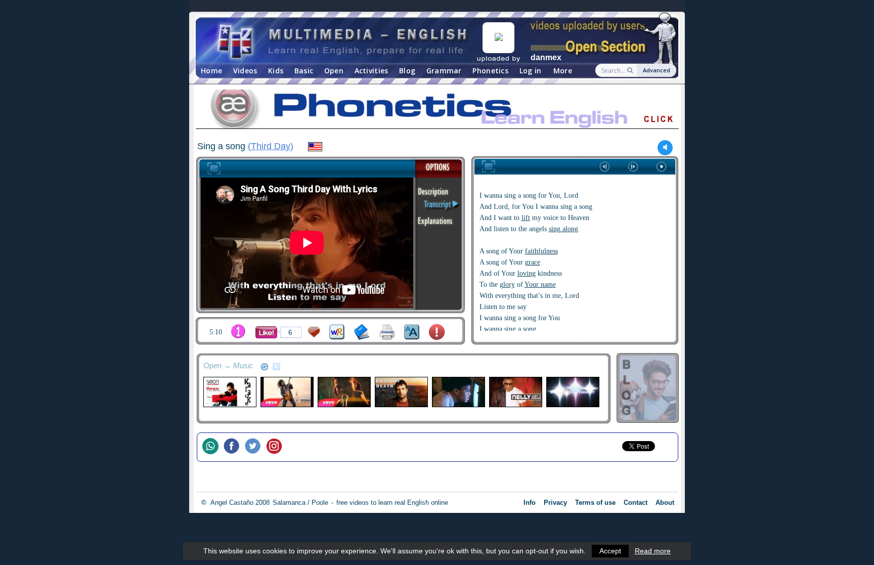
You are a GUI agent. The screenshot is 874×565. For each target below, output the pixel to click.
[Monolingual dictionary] (362, 332)
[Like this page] (266, 332)
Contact (635, 502)
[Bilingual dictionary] (337, 332)
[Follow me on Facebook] (234, 447)
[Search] (631, 70)
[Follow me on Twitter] (255, 447)
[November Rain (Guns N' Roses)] (286, 392)
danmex (546, 57)
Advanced (656, 70)
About (665, 502)
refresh (264, 367)
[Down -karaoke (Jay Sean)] (229, 392)
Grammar (444, 70)
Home (211, 70)
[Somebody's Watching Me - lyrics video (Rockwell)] (458, 392)
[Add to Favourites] (314, 332)
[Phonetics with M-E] (437, 110)
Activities (371, 70)
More (562, 70)
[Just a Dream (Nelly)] (515, 392)
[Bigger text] (412, 332)
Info (529, 502)
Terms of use (595, 502)
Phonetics (490, 70)
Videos (245, 70)
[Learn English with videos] (343, 41)
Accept (610, 551)
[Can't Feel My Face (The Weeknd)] (344, 392)
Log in (530, 70)
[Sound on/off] (665, 147)
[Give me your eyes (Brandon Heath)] (401, 392)
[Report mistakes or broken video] (436, 332)
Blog (407, 70)
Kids (275, 70)
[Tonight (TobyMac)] (572, 392)
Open (333, 70)
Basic (303, 70)
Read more (653, 551)
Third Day (270, 146)
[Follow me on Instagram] (276, 447)
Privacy (555, 502)
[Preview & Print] (387, 332)
